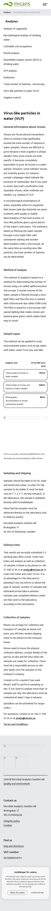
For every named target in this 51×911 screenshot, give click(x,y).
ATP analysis (10, 70)
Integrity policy (12, 821)
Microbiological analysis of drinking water (22, 37)
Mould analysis (11, 53)
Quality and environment (17, 783)
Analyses (7, 12)
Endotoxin (9, 77)
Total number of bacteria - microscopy (24, 84)
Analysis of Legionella (15, 28)
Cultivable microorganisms (18, 46)
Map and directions (14, 846)
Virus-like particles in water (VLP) (21, 90)
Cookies (8, 825)
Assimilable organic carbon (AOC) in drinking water (22, 61)
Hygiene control (12, 97)
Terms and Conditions (16, 724)
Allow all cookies (17, 893)
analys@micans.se (33, 569)
